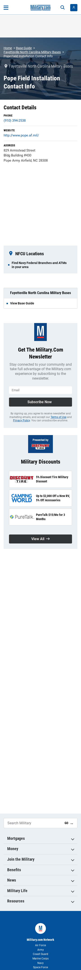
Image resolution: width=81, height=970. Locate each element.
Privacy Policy (21, 420)
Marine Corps (40, 958)
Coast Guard (40, 954)
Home (8, 48)
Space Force (40, 967)
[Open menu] (6, 7)
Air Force (40, 945)
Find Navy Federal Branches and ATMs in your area (39, 265)
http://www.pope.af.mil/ (21, 135)
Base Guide (24, 48)
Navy (40, 963)
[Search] (62, 7)
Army (40, 949)
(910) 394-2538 (15, 121)
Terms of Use (58, 417)
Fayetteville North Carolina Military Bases (32, 52)
